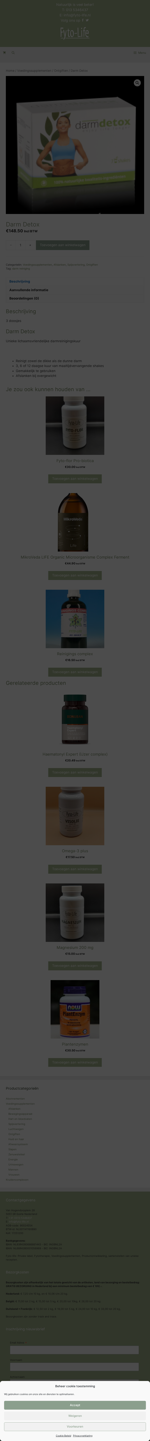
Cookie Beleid (63, 1435)
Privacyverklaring (82, 1435)
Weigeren (75, 1416)
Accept (75, 1405)
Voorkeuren (75, 1426)
